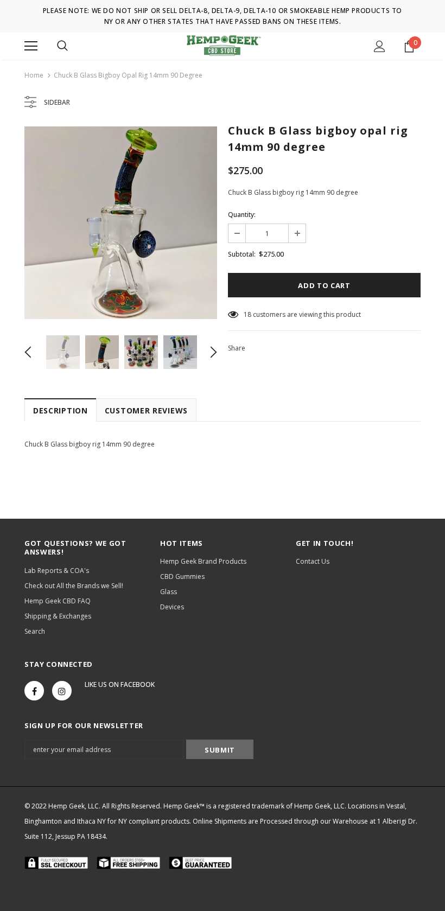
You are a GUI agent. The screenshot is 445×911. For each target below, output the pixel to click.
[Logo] (223, 45)
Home (33, 75)
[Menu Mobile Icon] (30, 46)
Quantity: (242, 214)
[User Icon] (379, 46)
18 (247, 314)
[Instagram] (62, 690)
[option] (120, 222)
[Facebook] (34, 690)
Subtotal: (242, 254)
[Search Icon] (62, 46)
